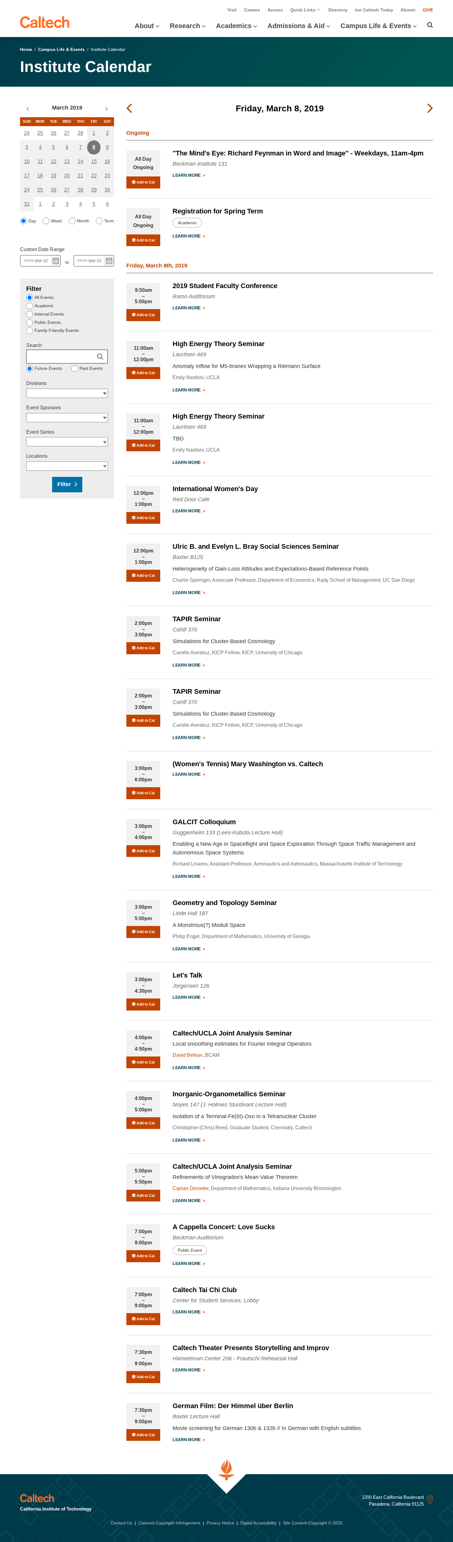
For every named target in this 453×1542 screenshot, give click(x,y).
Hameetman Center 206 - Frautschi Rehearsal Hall (235, 1358)
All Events (44, 297)
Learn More (187, 175)
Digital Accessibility (258, 1522)
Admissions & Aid (295, 26)
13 (67, 161)
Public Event (190, 1250)
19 (53, 175)
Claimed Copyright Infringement (169, 1522)
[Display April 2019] (106, 109)
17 (27, 175)
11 (40, 161)
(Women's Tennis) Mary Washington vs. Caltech (248, 764)
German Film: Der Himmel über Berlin (233, 1406)
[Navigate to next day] (430, 109)
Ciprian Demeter (190, 1188)
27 (67, 133)
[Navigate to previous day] (129, 109)
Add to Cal (145, 182)
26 (53, 133)
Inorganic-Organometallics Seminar (229, 1094)
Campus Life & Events (376, 26)
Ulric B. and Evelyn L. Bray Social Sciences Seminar (256, 546)
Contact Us (121, 1522)
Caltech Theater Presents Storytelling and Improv (251, 1348)
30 (107, 189)
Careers (252, 9)
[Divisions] (105, 393)
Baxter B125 (188, 557)
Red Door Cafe (191, 499)
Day (32, 220)
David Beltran (187, 1055)
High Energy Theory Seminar (219, 344)
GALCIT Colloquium (204, 822)
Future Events (48, 368)
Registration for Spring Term (218, 211)
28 (80, 133)
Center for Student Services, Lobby (216, 1300)
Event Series (40, 432)
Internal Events (49, 314)
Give (428, 9)
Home (26, 49)
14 (80, 161)
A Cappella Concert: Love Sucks (224, 1227)
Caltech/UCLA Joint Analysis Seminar (232, 1033)
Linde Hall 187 (190, 913)
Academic (44, 305)
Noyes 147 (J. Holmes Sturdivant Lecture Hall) (230, 1105)
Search (34, 345)
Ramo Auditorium (194, 296)
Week (56, 220)
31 (27, 204)
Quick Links (303, 9)
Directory (338, 9)
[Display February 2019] (27, 109)
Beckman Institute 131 (200, 164)
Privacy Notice (220, 1522)
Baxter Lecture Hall (196, 1416)
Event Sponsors (43, 407)
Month (83, 220)
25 (40, 133)
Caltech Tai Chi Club (205, 1290)
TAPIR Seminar (197, 619)
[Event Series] (105, 441)
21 (80, 175)
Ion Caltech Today (374, 9)
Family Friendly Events (57, 330)
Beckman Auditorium (198, 1237)
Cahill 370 (185, 629)
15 (94, 161)
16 (107, 161)
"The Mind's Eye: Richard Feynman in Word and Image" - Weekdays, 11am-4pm (298, 153)
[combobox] (64, 393)
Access (275, 9)
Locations (36, 456)
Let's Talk (187, 975)
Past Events (91, 368)
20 (67, 175)
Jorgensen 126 (191, 986)
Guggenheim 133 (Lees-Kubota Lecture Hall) (228, 832)
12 (53, 161)
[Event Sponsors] (105, 417)
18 (40, 175)
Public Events (48, 322)
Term (109, 220)
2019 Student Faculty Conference (225, 286)
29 (94, 189)
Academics (233, 26)
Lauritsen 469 (189, 354)
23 (107, 175)
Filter (64, 484)
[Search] (430, 25)
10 (27, 161)
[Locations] (105, 466)
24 (27, 133)
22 (94, 175)
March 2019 (67, 108)
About (144, 26)
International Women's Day (215, 489)
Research (185, 26)
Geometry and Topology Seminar (225, 903)
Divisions (36, 383)
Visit (232, 9)
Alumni (408, 9)
